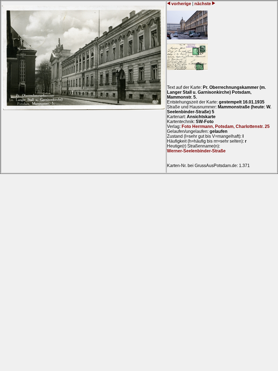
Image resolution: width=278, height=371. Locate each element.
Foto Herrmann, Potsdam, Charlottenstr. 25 (226, 126)
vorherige (181, 3)
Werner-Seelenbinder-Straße (196, 151)
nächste (202, 3)
